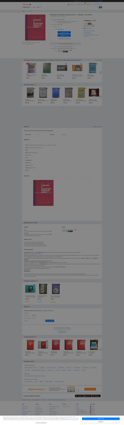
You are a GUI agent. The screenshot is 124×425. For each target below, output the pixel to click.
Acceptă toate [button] (101, 418)
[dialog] (62, 420)
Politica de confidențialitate (72, 420)
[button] (41, 422)
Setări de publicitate (37, 420)
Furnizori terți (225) (72, 418)
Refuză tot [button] (100, 421)
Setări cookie (64, 420)
